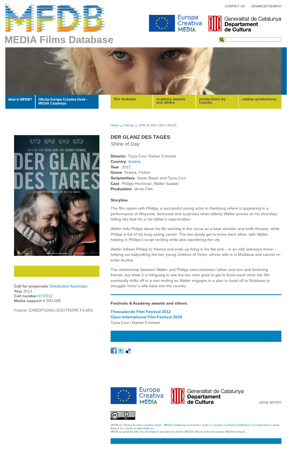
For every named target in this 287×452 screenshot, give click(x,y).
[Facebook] (114, 350)
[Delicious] (128, 350)
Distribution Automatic (68, 286)
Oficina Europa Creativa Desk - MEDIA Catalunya (63, 101)
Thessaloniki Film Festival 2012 (141, 311)
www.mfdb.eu (145, 428)
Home (115, 125)
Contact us (235, 6)
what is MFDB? (20, 99)
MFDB (55, 18)
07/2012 (45, 296)
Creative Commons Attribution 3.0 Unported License (246, 424)
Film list (128, 125)
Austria (134, 161)
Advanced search (266, 6)
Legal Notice (270, 402)
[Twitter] (121, 350)
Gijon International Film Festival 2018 (146, 317)
